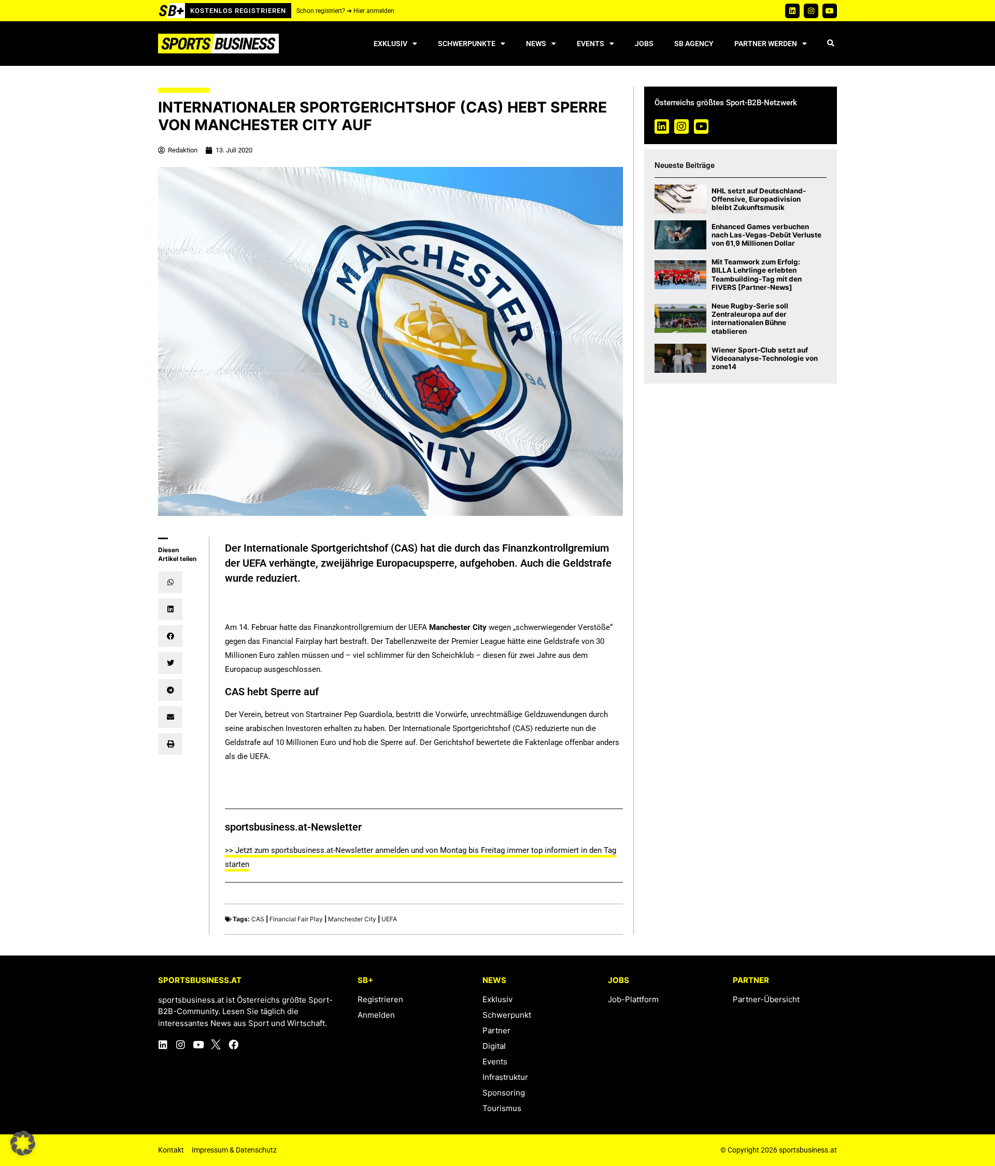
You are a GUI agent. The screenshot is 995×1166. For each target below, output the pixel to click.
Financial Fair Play (296, 919)
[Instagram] (811, 11)
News (536, 43)
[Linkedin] (792, 11)
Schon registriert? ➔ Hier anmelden (345, 11)
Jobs (644, 43)
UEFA (389, 919)
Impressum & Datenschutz (234, 1150)
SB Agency (694, 43)
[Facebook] (233, 1044)
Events (590, 43)
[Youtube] (829, 11)
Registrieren (380, 999)
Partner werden (765, 43)
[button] (830, 43)
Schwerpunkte (466, 43)
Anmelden (376, 1015)
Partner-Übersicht (766, 999)
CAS (257, 919)
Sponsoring (503, 1093)
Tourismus (501, 1108)
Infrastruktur (505, 1077)
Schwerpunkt (506, 1015)
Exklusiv (390, 43)
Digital (494, 1046)
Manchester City (352, 919)
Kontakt (171, 1150)
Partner (496, 1030)
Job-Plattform (633, 999)
